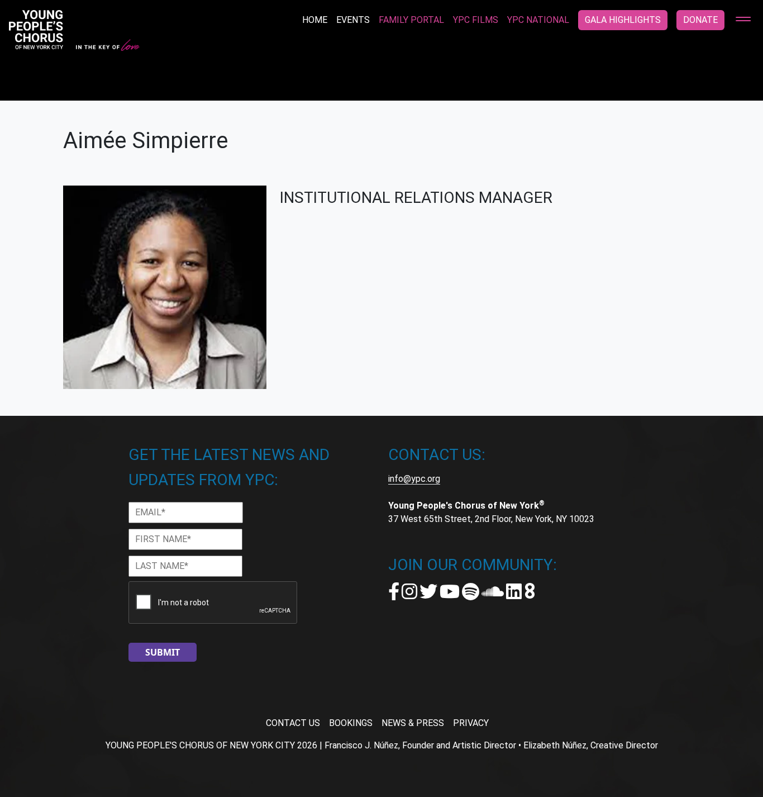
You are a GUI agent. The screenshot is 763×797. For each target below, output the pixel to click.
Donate (700, 20)
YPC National (538, 20)
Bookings (351, 723)
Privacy (471, 723)
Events (353, 20)
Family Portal (411, 20)
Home (314, 20)
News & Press (413, 723)
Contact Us (293, 723)
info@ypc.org (414, 478)
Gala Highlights (623, 20)
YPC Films (475, 20)
